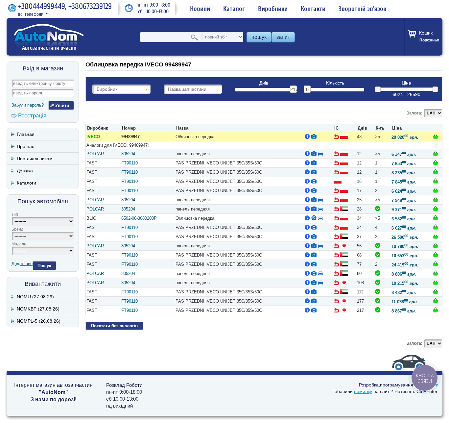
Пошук (44, 265)
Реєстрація (32, 115)
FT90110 (129, 163)
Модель (19, 244)
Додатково (22, 263)
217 (293, 89)
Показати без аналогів (114, 325)
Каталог (234, 9)
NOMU (35, 296)
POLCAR (95, 153)
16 (359, 181)
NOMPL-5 (38, 321)
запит (283, 37)
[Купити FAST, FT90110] (435, 162)
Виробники (273, 9)
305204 (128, 153)
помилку (363, 391)
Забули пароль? (28, 105)
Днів (263, 83)
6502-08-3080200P (139, 218)
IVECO (93, 136)
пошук (259, 37)
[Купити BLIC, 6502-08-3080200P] (435, 217)
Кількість (335, 83)
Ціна (406, 83)
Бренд (17, 229)
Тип (15, 214)
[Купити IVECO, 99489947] (435, 136)
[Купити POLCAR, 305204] (435, 153)
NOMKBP (38, 308)
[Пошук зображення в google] (314, 217)
